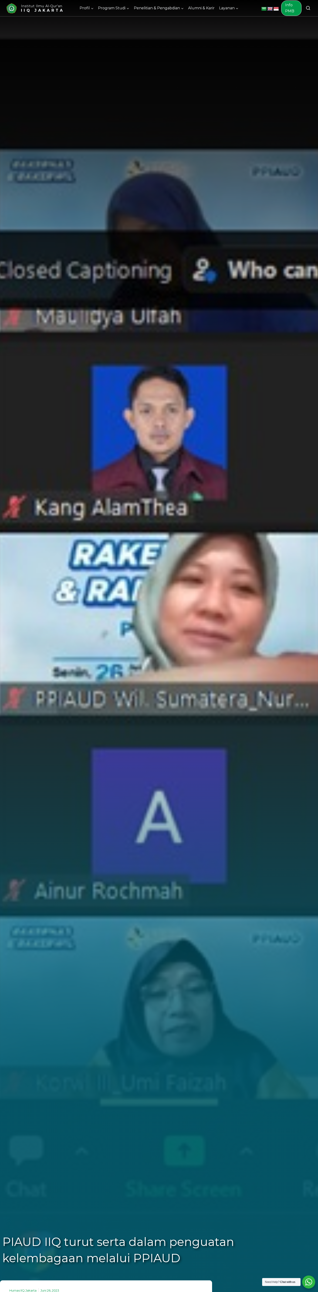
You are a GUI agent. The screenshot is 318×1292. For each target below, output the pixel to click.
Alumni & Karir (201, 8)
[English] (270, 9)
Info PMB (289, 8)
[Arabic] (264, 9)
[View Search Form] (308, 8)
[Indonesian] (276, 9)
